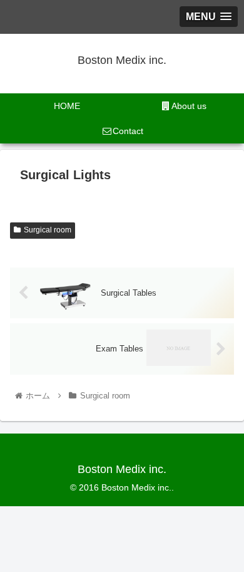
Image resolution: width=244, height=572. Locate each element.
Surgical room (47, 230)
